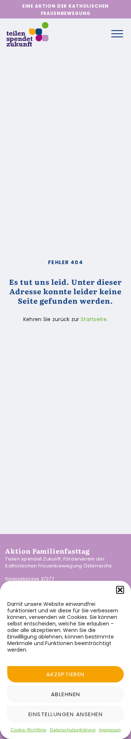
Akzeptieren (65, 674)
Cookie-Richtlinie (28, 729)
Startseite (94, 319)
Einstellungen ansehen (65, 714)
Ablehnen (65, 694)
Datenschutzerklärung (72, 729)
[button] (120, 590)
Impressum (110, 729)
